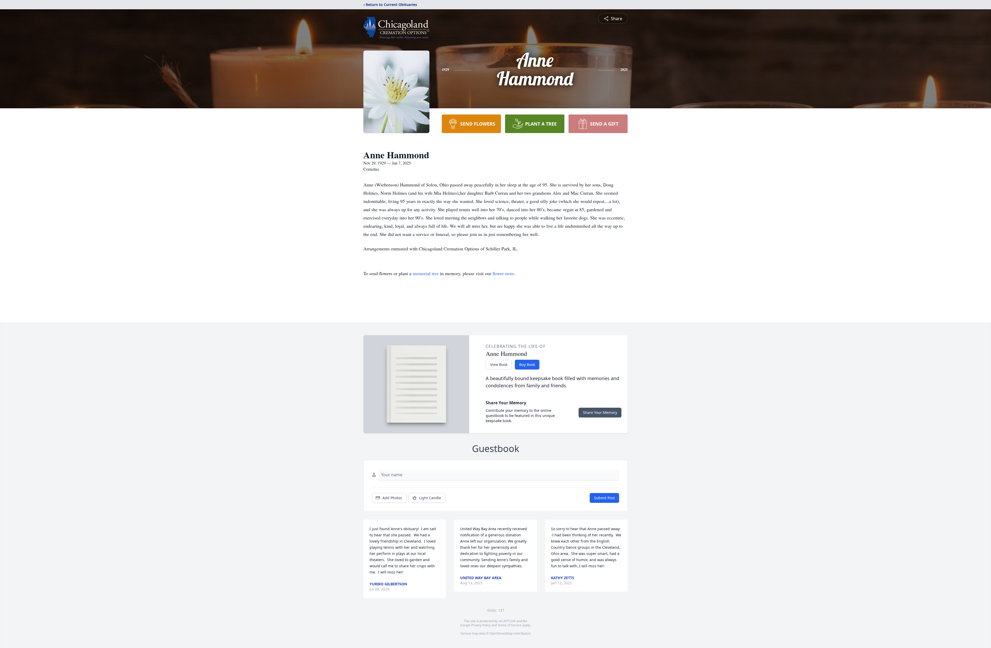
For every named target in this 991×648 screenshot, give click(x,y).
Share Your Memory (600, 412)
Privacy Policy (481, 625)
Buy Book (527, 364)
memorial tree (426, 273)
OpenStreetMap (501, 633)
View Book (498, 364)
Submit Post (604, 497)
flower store (503, 273)
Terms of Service (510, 625)
